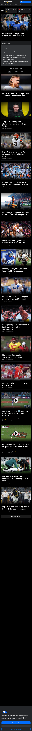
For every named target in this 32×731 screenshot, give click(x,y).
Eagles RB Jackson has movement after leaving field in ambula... (15, 478)
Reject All (16, 726)
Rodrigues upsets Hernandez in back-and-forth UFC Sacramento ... (15, 327)
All (10, 71)
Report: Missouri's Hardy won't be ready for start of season (15, 508)
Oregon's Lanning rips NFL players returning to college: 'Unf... (14, 124)
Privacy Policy (14, 719)
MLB (20, 5)
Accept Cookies (16, 722)
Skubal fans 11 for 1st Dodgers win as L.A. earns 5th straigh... (15, 298)
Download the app (25, 1)
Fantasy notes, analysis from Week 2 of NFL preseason (14, 270)
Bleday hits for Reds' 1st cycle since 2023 (15, 384)
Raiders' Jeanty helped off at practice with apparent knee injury (15, 47)
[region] (16, 718)
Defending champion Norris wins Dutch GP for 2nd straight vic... (16, 213)
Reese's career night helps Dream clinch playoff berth (13, 242)
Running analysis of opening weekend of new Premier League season (14, 58)
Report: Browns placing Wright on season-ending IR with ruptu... (15, 154)
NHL (16, 5)
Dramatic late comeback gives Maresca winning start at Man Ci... (15, 184)
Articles (15, 71)
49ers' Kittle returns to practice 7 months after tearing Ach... (15, 94)
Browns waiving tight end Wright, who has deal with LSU (15, 34)
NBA (13, 5)
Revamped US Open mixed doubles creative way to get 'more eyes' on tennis (15, 62)
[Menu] (1, 2)
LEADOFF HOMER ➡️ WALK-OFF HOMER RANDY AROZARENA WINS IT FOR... (16, 413)
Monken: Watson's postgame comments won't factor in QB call (16, 51)
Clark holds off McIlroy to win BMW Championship (15, 55)
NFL (10, 5)
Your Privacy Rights (16, 729)
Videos (21, 71)
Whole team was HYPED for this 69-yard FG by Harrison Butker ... (15, 446)
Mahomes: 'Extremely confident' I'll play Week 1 (13, 356)
